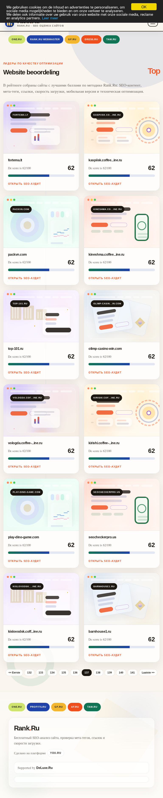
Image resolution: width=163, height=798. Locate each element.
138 (98, 672)
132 (29, 672)
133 (41, 672)
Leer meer (50, 17)
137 (86, 672)
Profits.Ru (38, 707)
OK (143, 6)
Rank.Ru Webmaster (45, 39)
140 (121, 672)
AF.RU (75, 707)
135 (64, 672)
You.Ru (55, 752)
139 (109, 672)
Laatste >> (148, 672)
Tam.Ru (111, 39)
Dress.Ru (91, 39)
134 (52, 672)
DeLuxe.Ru (44, 768)
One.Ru (17, 39)
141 (132, 672)
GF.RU (72, 39)
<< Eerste (14, 672)
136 (75, 672)
